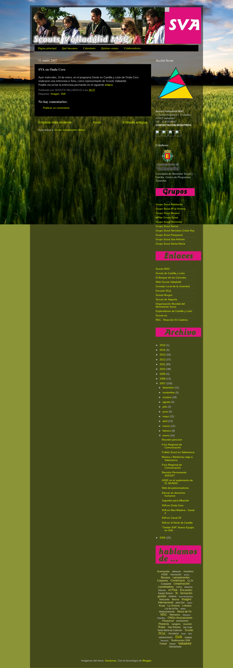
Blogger (147, 660)
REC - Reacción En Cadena (172, 320)
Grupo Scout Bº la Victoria (170, 208)
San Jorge (187, 627)
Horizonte (164, 599)
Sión (190, 634)
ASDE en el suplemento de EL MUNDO (177, 482)
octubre (167, 397)
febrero (167, 430)
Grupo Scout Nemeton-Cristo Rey (175, 230)
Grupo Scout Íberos (167, 226)
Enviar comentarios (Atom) (70, 130)
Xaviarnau (110, 660)
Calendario (89, 48)
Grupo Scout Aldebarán (169, 204)
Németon (175, 614)
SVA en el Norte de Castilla (177, 522)
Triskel (163, 643)
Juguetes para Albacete (175, 500)
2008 (163, 378)
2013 (163, 354)
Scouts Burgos (164, 295)
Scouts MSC (163, 269)
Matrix (183, 609)
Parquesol (168, 620)
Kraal (162, 605)
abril (165, 421)
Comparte (166, 583)
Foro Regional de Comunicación (172, 446)
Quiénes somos (110, 48)
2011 (163, 364)
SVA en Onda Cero (172, 505)
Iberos (175, 599)
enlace (109, 84)
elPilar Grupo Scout (167, 217)
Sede (183, 634)
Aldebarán (176, 571)
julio (165, 406)
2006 (163, 537)
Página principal (47, 48)
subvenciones (166, 637)
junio (166, 411)
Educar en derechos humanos (173, 494)
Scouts (189, 630)
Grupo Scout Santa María (170, 243)
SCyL (162, 633)
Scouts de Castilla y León (170, 273)
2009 (163, 374)
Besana (165, 577)
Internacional (165, 602)
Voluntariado (175, 646)
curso (179, 587)
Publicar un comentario (56, 108)
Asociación (175, 574)
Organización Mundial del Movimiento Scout (170, 305)
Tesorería (164, 641)
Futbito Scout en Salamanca (178, 452)
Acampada (163, 571)
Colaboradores (132, 48)
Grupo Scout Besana (168, 213)
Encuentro (186, 590)
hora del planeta (186, 597)
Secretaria (173, 633)
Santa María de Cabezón (169, 630)
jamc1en (180, 602)
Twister (172, 644)
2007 (163, 383)
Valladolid (184, 643)
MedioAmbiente (167, 611)
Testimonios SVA (180, 640)
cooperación (182, 583)
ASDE (164, 574)
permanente (182, 621)
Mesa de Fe (184, 611)
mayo (166, 416)
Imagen (55, 94)
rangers (176, 623)
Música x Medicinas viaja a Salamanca (177, 458)
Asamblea (188, 571)
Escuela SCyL (164, 290)
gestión (162, 596)
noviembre (169, 392)
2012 (163, 359)
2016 (163, 345)
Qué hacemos (70, 48)
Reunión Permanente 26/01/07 (174, 474)
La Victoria (173, 605)
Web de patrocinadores (175, 488)
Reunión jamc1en (172, 439)
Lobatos (186, 605)
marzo (167, 426)
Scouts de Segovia (166, 299)
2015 (163, 350)
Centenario (178, 580)
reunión (187, 623)
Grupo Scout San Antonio (170, 239)
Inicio (97, 122)
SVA (63, 94)
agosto (167, 402)
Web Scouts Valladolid (168, 282)
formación (186, 593)
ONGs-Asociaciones (180, 617)
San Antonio (174, 627)
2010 (163, 369)
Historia (172, 596)
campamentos (181, 577)
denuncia (188, 587)
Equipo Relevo (165, 593)
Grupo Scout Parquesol (169, 235)
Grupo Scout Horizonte (169, 222)
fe (176, 593)
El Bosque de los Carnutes (171, 277)
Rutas (161, 626)
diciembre (169, 387)
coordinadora (165, 586)
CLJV (190, 580)
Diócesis (162, 590)
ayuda (186, 575)
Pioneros (164, 623)
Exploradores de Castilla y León (174, 311)
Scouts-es (161, 315)
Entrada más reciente (55, 122)
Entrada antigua (135, 122)
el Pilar (172, 590)
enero (166, 435)
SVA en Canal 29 (171, 517)
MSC (164, 614)
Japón (189, 603)
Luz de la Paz (171, 608)
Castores (162, 580)
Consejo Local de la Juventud (173, 286)
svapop (188, 637)
